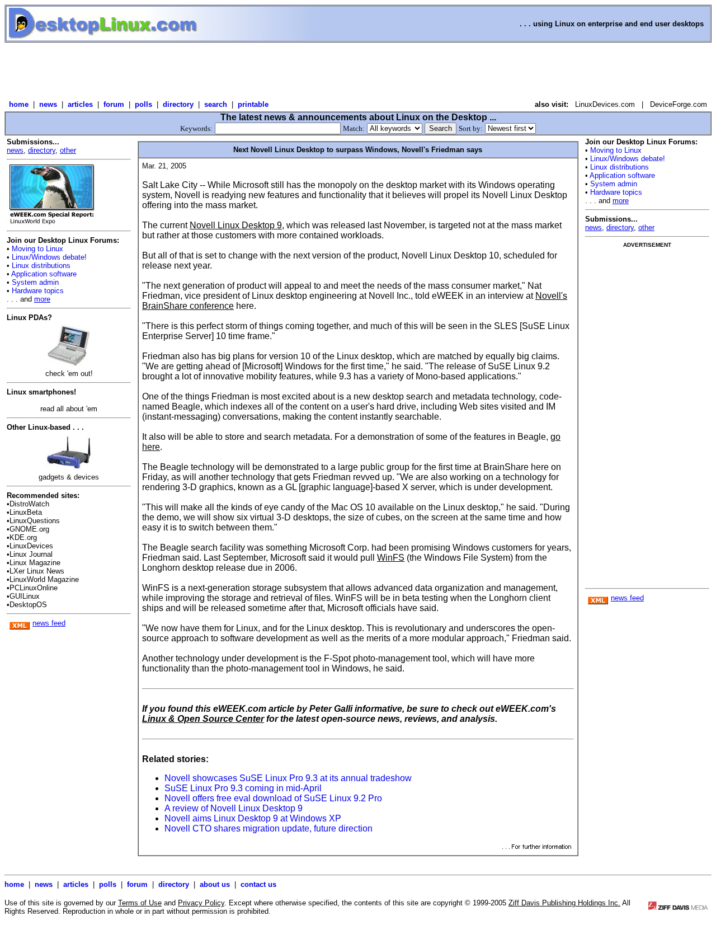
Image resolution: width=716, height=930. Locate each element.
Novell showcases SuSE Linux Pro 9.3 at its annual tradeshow (288, 778)
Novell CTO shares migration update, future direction (268, 828)
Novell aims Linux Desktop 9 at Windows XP (252, 818)
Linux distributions (40, 265)
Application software (43, 274)
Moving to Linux (36, 249)
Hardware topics (37, 290)
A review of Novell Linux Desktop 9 (233, 808)
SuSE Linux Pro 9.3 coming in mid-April (243, 788)
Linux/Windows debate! (48, 257)
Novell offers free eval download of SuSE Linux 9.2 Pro (273, 798)
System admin (34, 282)
